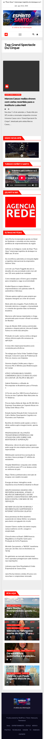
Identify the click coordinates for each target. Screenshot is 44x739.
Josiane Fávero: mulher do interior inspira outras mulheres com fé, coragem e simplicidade (20, 529)
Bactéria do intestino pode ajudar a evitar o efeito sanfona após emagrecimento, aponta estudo (21, 425)
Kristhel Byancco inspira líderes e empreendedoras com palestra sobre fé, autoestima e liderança (20, 289)
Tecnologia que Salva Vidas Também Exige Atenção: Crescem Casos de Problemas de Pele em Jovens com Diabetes (21, 356)
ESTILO (28, 725)
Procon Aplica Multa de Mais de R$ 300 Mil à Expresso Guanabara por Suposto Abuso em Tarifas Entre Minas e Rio (22, 405)
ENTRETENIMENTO (18, 725)
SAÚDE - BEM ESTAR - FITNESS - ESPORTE (18, 628)
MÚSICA (34, 725)
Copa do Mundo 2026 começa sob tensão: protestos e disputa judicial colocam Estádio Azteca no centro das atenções (21, 328)
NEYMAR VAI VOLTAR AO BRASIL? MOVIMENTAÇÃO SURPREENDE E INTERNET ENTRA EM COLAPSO (19, 509)
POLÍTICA (8, 730)
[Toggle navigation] (20, 34)
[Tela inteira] (36, 185)
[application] (22, 177)
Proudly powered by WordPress (15, 718)
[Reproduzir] (8, 185)
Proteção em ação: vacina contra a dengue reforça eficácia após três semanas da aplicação (21, 338)
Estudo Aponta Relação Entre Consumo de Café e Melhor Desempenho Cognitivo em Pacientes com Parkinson (21, 415)
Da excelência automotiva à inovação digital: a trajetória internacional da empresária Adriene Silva (22, 261)
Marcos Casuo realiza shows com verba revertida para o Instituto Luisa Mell (20, 102)
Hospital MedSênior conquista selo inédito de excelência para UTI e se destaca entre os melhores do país (21, 467)
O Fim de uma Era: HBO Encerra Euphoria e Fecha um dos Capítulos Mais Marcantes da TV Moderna (21, 395)
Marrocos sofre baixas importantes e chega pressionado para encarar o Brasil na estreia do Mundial (21, 318)
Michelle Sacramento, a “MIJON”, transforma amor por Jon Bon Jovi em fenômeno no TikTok (21, 549)
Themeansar (21, 720)
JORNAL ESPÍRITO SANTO (14, 605)
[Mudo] (33, 185)
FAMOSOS (36, 730)
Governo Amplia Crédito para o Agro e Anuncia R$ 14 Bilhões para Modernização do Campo (21, 366)
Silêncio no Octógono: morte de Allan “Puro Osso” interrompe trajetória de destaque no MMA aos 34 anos (21, 251)
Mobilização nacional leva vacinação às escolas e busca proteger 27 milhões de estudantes (20, 457)
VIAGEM (25, 730)
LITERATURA (25, 673)
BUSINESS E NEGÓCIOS (13, 650)
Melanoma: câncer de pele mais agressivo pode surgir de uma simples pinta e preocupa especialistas (22, 447)
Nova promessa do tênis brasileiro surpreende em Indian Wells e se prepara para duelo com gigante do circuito (20, 519)
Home (8, 725)
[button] (33, 34)
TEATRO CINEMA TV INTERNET (13, 94)
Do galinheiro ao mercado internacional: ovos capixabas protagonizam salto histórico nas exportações (21, 559)
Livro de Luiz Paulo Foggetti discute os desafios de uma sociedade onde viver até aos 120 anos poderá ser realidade (21, 271)
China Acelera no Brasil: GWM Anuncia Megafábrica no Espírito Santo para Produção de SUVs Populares (19, 539)
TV (30, 730)
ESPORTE (22, 734)
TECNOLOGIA (16, 730)
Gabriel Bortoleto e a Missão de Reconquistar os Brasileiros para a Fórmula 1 (21, 385)
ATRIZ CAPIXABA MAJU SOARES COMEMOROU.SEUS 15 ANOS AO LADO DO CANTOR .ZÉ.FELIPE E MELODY (21, 376)
